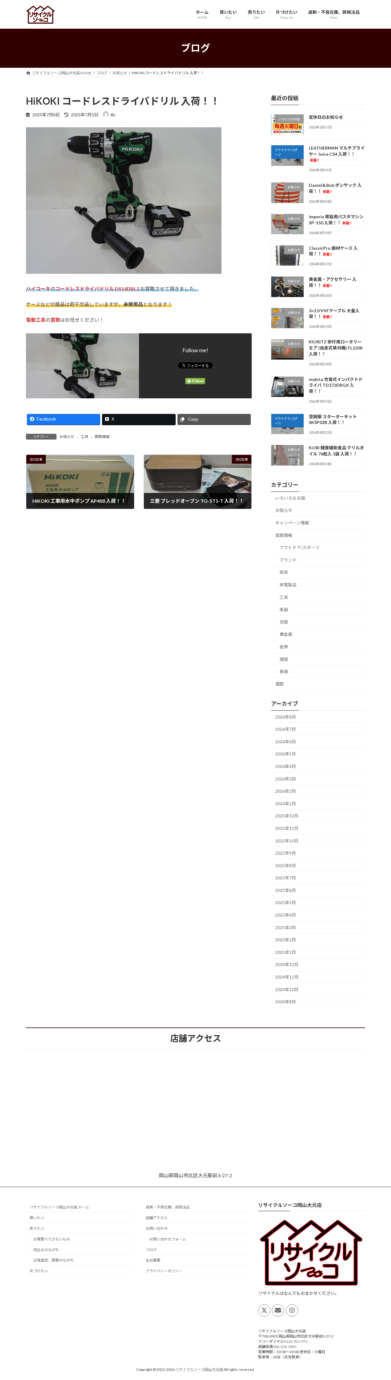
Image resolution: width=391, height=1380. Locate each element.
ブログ (151, 1250)
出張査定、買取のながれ (53, 1260)
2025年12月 (286, 815)
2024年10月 (286, 989)
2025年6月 (285, 890)
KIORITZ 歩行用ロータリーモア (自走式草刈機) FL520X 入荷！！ (336, 347)
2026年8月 (285, 716)
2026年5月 (285, 753)
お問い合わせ (157, 1228)
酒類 (279, 683)
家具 (284, 572)
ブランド (288, 559)
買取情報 (102, 436)
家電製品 (288, 584)
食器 (284, 671)
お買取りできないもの (51, 1239)
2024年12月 (286, 964)
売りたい (37, 1228)
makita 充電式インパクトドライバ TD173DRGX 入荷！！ (336, 384)
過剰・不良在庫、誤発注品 (168, 1207)
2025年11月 (286, 828)
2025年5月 (285, 902)
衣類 (284, 621)
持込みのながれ (46, 1250)
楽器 (284, 609)
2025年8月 (285, 865)
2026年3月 (285, 778)
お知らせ (67, 436)
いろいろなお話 (290, 497)
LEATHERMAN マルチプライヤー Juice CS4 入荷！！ (337, 153)
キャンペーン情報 (292, 522)
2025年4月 (285, 915)
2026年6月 (285, 741)
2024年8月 (285, 1001)
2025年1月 (285, 951)
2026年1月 (285, 803)
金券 (284, 646)
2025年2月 (285, 939)
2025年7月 (285, 877)
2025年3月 (285, 927)
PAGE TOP (376, 1332)
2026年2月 (285, 791)
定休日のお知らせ (326, 117)
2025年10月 (286, 840)
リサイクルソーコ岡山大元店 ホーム (59, 1207)
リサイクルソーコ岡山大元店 (199, 1369)
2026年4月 (285, 766)
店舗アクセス (156, 1217)
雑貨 (284, 658)
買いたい (37, 1217)
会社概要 (153, 1260)
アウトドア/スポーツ (300, 547)
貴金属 (286, 634)
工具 (84, 436)
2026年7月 (285, 729)
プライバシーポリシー (164, 1271)
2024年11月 (286, 977)
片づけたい (39, 1271)
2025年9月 (285, 853)
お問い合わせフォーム (167, 1239)
